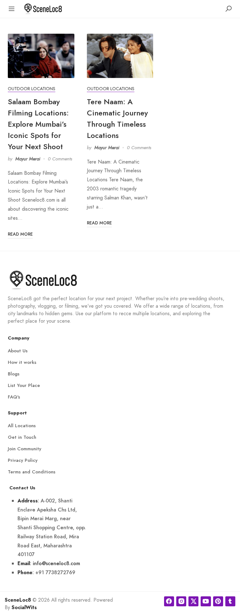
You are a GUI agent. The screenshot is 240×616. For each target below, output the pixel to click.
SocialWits (24, 607)
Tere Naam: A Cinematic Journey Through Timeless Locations (117, 118)
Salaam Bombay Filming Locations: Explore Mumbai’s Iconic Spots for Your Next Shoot (38, 124)
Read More (20, 234)
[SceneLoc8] (43, 8)
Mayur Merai (27, 159)
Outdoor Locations (31, 89)
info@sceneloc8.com (56, 563)
